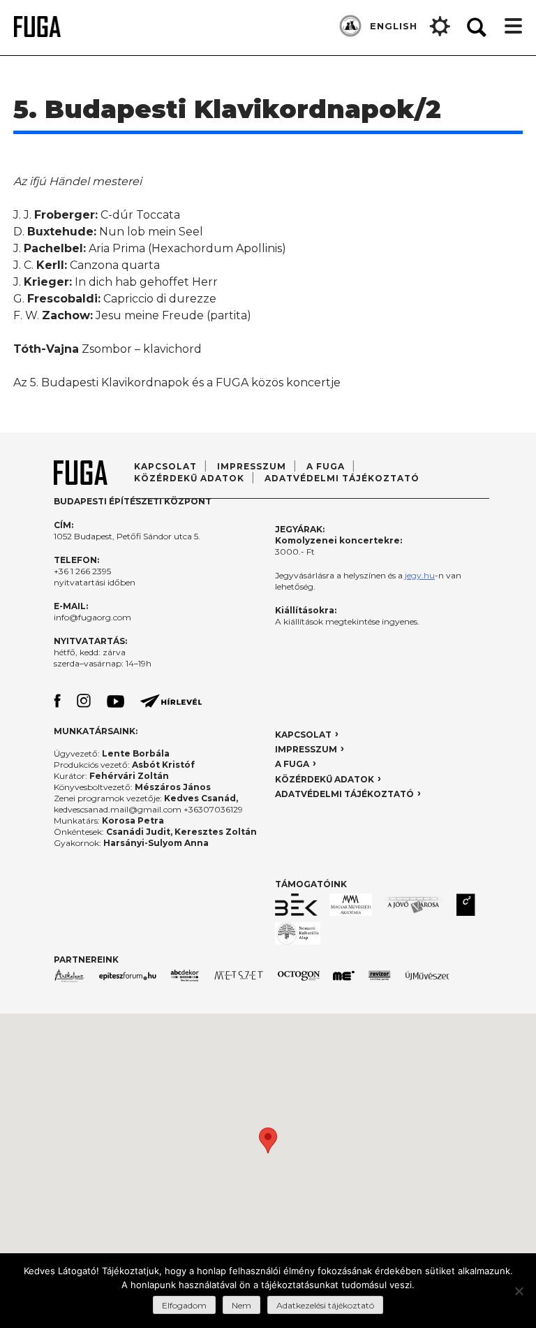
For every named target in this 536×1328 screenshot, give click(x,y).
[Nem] (519, 1291)
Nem (241, 1305)
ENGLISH (393, 25)
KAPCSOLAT (303, 734)
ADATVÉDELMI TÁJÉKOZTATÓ (342, 478)
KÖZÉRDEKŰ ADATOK (324, 779)
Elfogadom (184, 1305)
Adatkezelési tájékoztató (325, 1305)
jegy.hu (420, 575)
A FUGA (325, 466)
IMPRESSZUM (306, 749)
